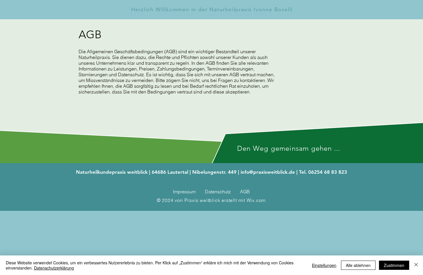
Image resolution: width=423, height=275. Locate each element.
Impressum (184, 191)
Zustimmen (394, 265)
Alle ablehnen (358, 265)
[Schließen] (416, 265)
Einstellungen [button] (324, 265)
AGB (245, 191)
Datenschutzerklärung (54, 268)
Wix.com (256, 200)
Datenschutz (218, 191)
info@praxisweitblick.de (268, 172)
